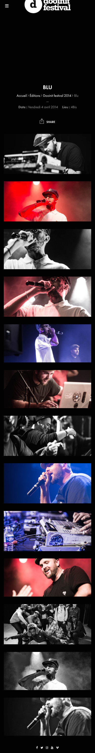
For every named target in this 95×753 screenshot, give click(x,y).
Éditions (35, 95)
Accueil (21, 95)
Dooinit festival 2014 (57, 95)
